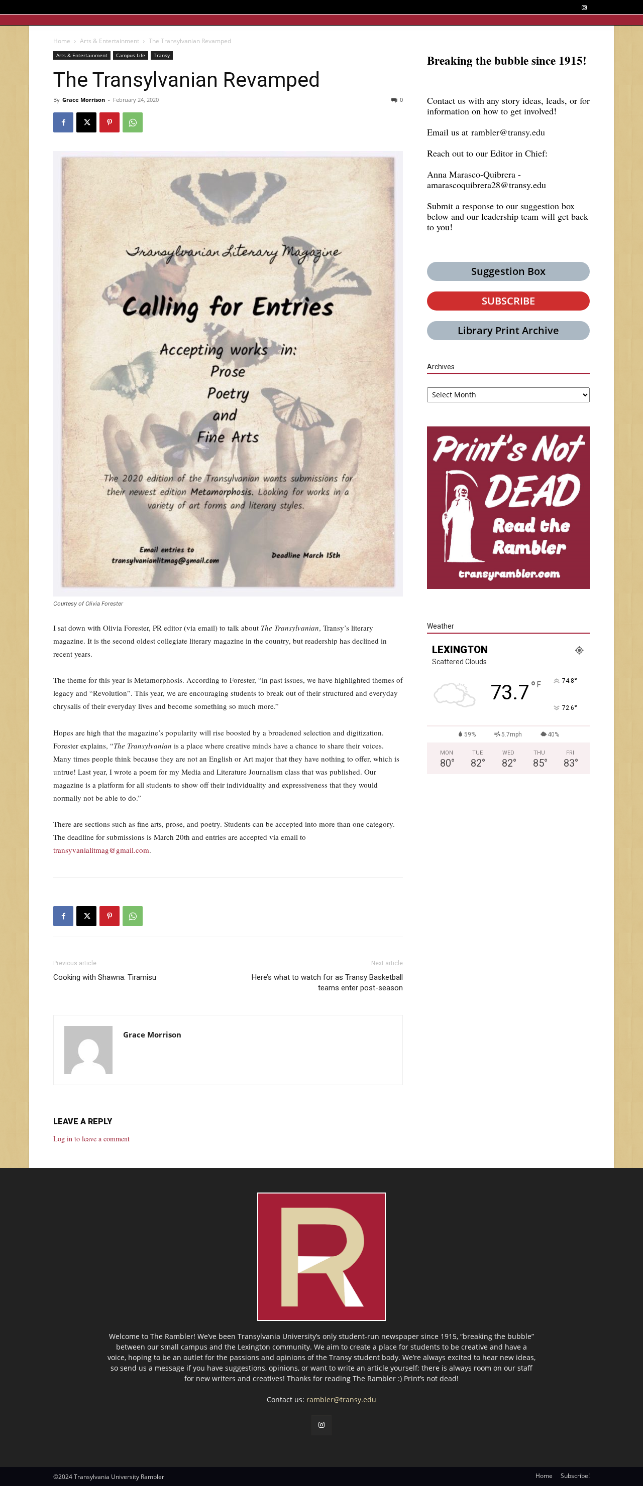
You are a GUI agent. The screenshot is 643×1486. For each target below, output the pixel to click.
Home (61, 41)
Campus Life (130, 55)
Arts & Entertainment (109, 41)
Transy (162, 55)
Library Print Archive (508, 330)
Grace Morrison (83, 99)
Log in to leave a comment (91, 1138)
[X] (86, 122)
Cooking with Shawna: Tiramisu (104, 977)
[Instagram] (584, 8)
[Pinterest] (109, 122)
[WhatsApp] (133, 122)
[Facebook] (63, 122)
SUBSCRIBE (508, 301)
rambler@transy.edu (508, 132)
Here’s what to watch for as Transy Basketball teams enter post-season (327, 982)
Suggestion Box (508, 271)
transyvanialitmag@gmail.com (101, 850)
